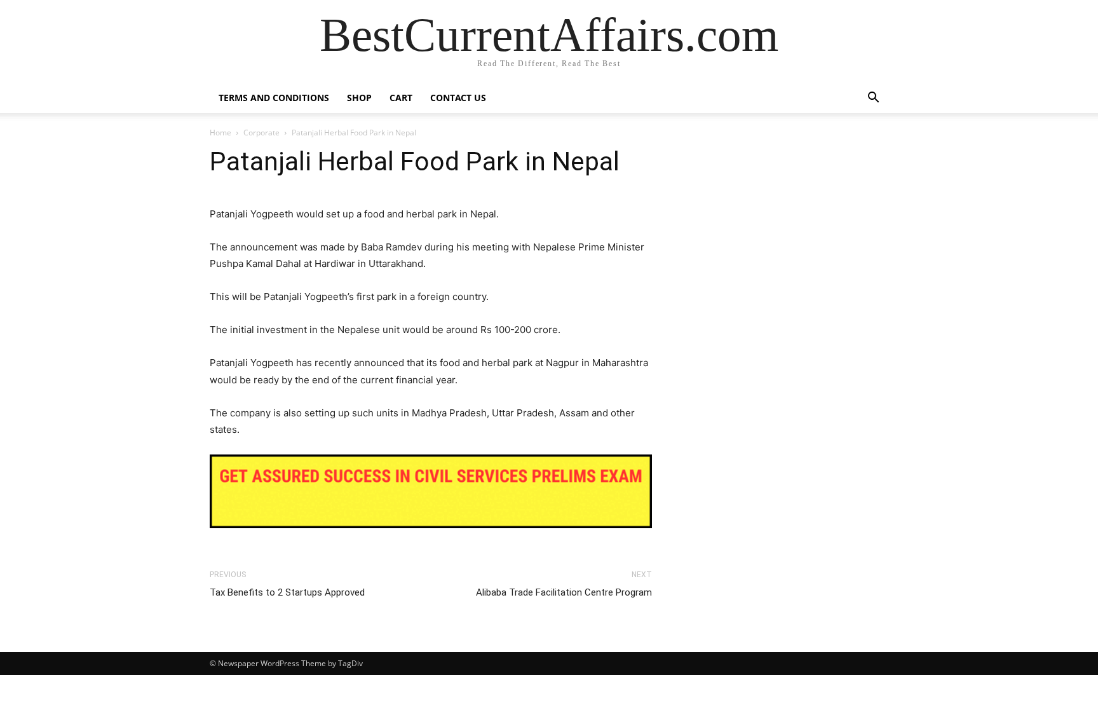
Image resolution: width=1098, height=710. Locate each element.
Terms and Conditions (274, 98)
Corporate (261, 132)
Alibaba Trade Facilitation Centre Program (564, 592)
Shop (359, 98)
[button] (873, 99)
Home (220, 132)
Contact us (458, 98)
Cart (401, 98)
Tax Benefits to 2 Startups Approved (287, 592)
